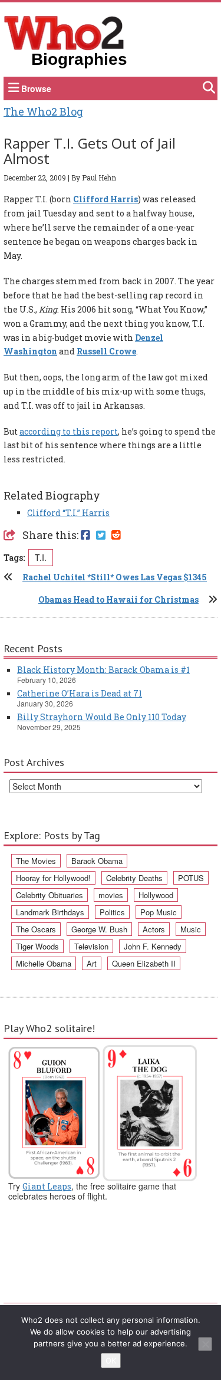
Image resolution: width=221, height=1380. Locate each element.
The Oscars (36, 929)
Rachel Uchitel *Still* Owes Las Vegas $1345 (114, 577)
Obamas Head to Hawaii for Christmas (118, 599)
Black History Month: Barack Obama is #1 (103, 669)
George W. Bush (99, 929)
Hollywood (155, 895)
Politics (112, 912)
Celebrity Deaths (134, 877)
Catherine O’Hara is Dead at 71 (79, 693)
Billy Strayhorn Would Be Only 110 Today (101, 716)
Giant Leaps (46, 1186)
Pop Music (158, 912)
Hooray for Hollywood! (53, 877)
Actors (154, 929)
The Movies (36, 860)
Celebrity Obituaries (49, 895)
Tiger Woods (37, 946)
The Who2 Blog (43, 111)
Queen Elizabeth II (144, 963)
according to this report (68, 431)
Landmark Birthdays (50, 912)
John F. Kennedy (153, 946)
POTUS (191, 877)
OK (110, 1360)
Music (190, 929)
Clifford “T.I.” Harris (68, 512)
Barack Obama (97, 860)
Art (92, 963)
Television (91, 946)
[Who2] (64, 32)
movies (110, 895)
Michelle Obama (43, 963)
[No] (205, 1344)
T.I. (41, 557)
